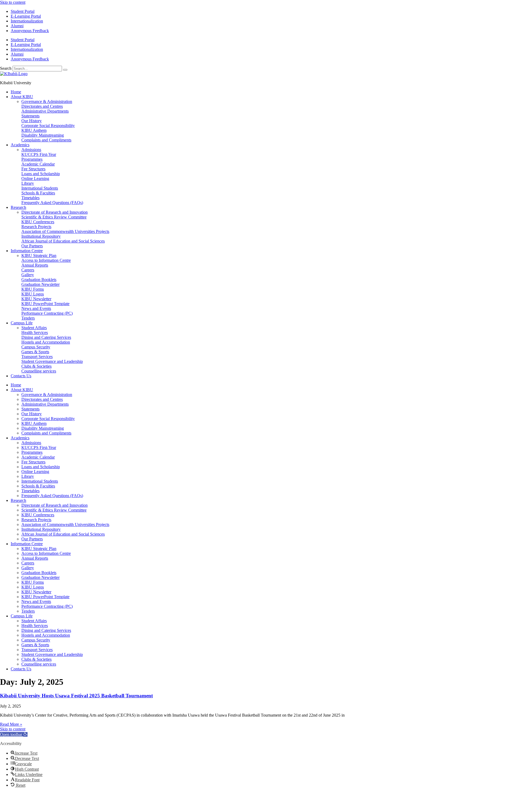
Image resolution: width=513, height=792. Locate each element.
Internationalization (27, 21)
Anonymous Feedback (30, 30)
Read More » (11, 724)
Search (5, 68)
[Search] (65, 70)
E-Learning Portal (26, 16)
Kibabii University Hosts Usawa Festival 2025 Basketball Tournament (76, 695)
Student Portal (22, 11)
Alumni (17, 26)
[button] (14, 734)
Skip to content (12, 2)
